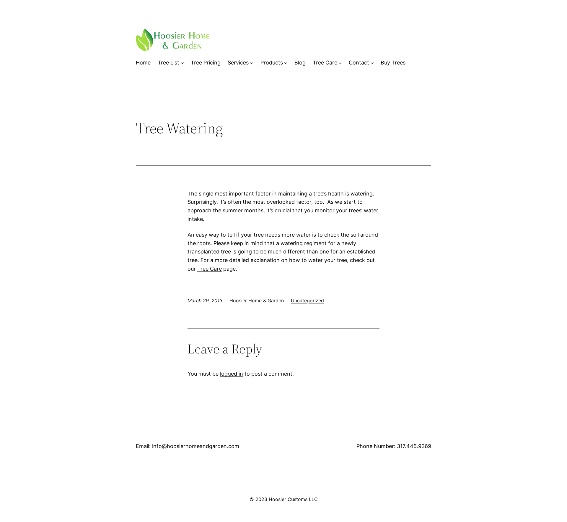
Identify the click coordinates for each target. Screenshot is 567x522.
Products (271, 62)
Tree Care (325, 62)
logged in (231, 374)
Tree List (168, 62)
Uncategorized (307, 300)
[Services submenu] (251, 62)
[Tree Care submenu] (340, 62)
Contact (359, 62)
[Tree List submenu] (182, 62)
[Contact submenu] (372, 62)
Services (238, 62)
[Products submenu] (285, 62)
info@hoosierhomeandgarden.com (195, 446)
